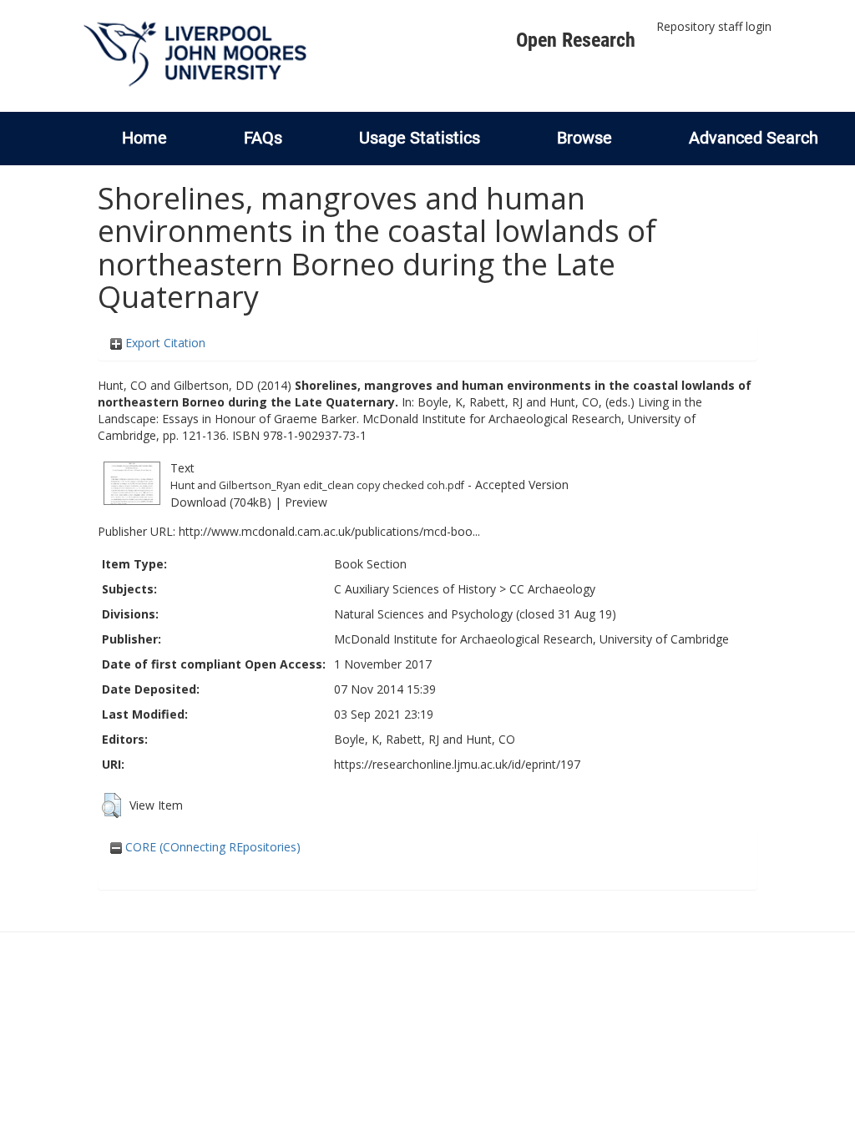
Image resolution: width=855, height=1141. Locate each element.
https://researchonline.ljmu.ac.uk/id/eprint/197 (457, 764)
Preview (306, 502)
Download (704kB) (220, 502)
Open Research (575, 40)
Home (144, 138)
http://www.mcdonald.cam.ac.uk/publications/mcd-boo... (329, 531)
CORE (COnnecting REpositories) (211, 847)
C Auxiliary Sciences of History (415, 589)
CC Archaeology (552, 589)
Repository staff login (714, 26)
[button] (111, 805)
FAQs (263, 138)
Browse (584, 138)
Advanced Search (753, 138)
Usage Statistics (419, 138)
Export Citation (163, 343)
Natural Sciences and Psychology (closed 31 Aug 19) (475, 614)
